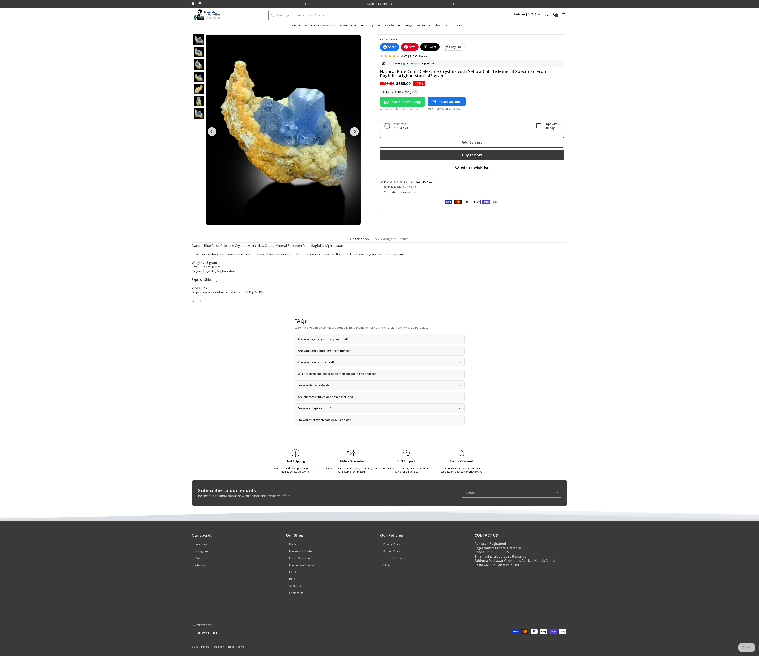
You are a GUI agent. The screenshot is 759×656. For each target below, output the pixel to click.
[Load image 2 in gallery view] (199, 52)
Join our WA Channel (302, 565)
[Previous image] (212, 131)
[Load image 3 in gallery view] (199, 64)
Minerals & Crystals (301, 551)
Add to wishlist (475, 167)
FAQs (292, 572)
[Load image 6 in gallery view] (199, 101)
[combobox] (367, 15)
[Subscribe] (556, 493)
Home (293, 544)
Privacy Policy (392, 544)
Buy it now (472, 155)
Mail (197, 558)
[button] (320, 25)
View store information (400, 192)
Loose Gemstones (301, 558)
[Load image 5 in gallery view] (199, 89)
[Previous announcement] (305, 4)
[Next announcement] (453, 4)
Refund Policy (392, 551)
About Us (295, 586)
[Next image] (354, 131)
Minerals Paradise (211, 646)
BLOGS (293, 579)
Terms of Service (394, 558)
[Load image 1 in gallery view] (199, 40)
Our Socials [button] (202, 535)
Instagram (201, 551)
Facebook (201, 544)
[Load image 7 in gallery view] (199, 113)
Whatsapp (201, 565)
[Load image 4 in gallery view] (199, 76)
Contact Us (296, 593)
